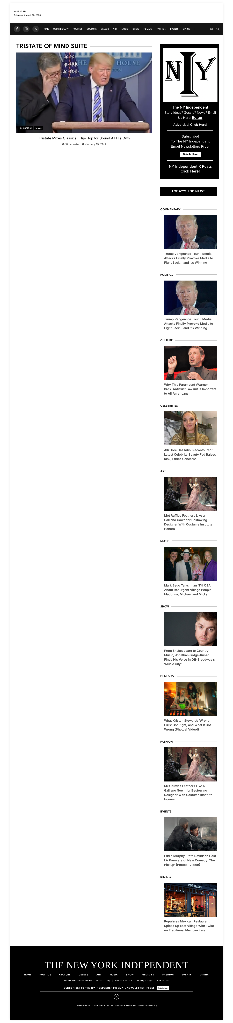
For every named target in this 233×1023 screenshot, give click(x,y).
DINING (186, 29)
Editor (197, 117)
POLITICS (78, 29)
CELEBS (105, 29)
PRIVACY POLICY (124, 981)
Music (38, 128)
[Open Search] (217, 29)
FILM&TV (148, 29)
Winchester (72, 144)
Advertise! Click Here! (190, 125)
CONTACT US (103, 981)
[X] (35, 29)
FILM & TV (148, 974)
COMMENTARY (61, 29)
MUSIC (125, 29)
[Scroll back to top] (116, 996)
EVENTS (174, 29)
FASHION (161, 29)
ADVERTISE (163, 981)
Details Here (163, 988)
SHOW (136, 29)
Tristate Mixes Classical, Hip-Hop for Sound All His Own (84, 138)
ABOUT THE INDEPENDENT (78, 981)
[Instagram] (26, 29)
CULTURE (92, 29)
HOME (46, 29)
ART (115, 29)
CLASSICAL (26, 128)
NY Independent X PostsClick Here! (190, 168)
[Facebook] (17, 29)
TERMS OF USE (145, 981)
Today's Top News (188, 191)
